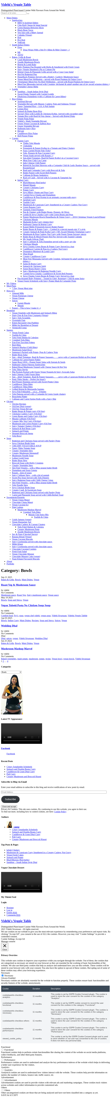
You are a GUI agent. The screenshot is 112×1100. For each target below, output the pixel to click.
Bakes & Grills (7, 579)
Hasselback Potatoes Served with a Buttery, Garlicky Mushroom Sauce (48, 77)
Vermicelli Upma (19, 328)
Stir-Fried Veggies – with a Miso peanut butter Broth (34, 468)
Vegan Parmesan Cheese (22, 296)
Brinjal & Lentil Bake (26, 64)
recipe (48, 659)
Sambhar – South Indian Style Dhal (32, 91)
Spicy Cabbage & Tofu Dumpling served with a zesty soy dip (49, 241)
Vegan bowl (57, 659)
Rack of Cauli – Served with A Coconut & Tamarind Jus (47, 178)
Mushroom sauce (8, 595)
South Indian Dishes (21, 45)
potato (41, 659)
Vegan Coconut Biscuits (22, 539)
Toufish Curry (29, 202)
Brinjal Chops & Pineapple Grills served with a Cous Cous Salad (45, 72)
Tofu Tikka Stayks (20, 369)
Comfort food (7, 615)
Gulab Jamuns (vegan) (21, 519)
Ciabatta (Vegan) (24, 35)
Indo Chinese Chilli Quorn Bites (26, 374)
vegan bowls (68, 659)
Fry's (16, 615)
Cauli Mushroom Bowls (27, 59)
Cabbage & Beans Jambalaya (35, 175)
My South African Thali (33, 239)
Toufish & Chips (19, 335)
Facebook (5, 748)
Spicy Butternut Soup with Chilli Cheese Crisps (32, 480)
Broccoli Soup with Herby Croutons (27, 463)
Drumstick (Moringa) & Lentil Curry (39, 251)
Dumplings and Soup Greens (24, 470)
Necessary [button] (5, 973)
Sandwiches (17, 20)
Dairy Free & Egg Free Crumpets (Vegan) (30, 315)
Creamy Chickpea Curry (33, 187)
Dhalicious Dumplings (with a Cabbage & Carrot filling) (41, 96)
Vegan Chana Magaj (21, 500)
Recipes (35, 620)
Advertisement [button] (7, 1077)
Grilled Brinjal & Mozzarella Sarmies (28, 389)
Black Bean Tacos (25, 30)
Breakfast (11, 310)
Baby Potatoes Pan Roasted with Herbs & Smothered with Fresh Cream (48, 67)
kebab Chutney (13, 850)
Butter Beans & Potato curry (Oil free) (28, 411)
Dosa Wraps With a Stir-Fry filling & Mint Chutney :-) (46, 50)
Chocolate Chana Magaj (22, 502)
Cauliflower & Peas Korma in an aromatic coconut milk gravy (49, 197)
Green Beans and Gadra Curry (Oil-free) (29, 416)
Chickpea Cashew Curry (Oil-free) (27, 414)
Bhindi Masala (29, 185)
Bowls (18, 579)
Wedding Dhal (9, 625)
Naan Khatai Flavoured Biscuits (26, 559)
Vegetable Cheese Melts (27, 87)
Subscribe (10, 799)
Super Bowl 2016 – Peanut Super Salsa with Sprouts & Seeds (38, 362)
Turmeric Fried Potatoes (33, 209)
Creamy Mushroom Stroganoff (25, 453)
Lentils (15, 89)
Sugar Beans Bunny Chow (34, 269)
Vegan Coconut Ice (20, 505)
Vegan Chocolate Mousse (23, 554)
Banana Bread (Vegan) (22, 537)
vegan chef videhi (32, 615)
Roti (19, 37)
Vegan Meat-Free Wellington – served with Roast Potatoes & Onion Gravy (49, 79)
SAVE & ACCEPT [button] (9, 1095)
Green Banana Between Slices (30, 28)
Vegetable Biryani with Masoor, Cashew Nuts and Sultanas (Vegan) (46, 104)
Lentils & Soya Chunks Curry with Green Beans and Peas (48, 214)
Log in (9, 910)
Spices (15, 300)
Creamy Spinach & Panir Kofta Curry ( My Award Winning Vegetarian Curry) (57, 232)
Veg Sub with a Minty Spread (30, 32)
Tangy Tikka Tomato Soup (23, 448)
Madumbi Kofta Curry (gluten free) (38, 222)
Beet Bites (16, 345)
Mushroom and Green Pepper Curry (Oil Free (31, 423)
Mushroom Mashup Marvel (29, 510)
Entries (12, 912)
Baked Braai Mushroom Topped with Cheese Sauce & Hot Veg (39, 367)
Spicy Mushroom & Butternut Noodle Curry (42, 271)
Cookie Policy (60, 811)
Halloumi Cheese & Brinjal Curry (37, 224)
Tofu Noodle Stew (20, 485)
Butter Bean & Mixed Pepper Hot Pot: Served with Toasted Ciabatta (52, 237)
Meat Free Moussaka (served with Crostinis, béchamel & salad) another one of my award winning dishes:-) (63, 84)
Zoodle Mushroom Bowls (28, 62)
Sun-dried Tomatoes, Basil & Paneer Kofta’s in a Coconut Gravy (51, 158)
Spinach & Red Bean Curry (24, 428)
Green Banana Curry (32, 207)
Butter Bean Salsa (19, 355)
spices (9, 638)
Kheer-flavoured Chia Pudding (25, 323)
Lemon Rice (22, 109)
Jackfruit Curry (29, 200)
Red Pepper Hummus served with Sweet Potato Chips (35, 382)
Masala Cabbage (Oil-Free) (24, 419)
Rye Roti (21, 40)
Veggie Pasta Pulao (25, 119)
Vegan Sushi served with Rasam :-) (38, 155)
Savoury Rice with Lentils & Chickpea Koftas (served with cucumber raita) (50, 114)
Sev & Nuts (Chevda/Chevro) (25, 534)
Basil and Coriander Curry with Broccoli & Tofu (44, 170)
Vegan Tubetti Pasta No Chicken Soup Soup (26, 605)
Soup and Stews (15, 600)
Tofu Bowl (16, 436)
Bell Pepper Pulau (25, 136)
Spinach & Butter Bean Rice (29, 111)
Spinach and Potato (20, 431)
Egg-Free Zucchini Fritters (23, 342)
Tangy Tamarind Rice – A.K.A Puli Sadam (35, 106)
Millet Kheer (17, 544)
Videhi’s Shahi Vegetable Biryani (32, 121)
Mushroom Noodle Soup (22, 455)
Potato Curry (28, 190)
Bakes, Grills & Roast (21, 57)
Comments (13, 915)
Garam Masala (23, 303)
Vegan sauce (53, 595)
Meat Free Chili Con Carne (34, 160)
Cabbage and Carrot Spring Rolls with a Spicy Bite (34, 399)
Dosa (19, 47)
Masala (20, 305)
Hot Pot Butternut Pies (27, 74)
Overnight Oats (18, 320)
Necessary (8, 975)
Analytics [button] (5, 1067)
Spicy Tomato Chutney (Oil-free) (26, 426)
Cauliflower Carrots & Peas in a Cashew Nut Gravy (45, 249)
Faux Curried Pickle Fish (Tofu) (37, 150)
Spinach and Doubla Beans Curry (21, 769)
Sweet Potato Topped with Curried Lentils (35, 94)
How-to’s (11, 291)
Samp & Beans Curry (32, 264)
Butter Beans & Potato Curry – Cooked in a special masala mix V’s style (54, 229)
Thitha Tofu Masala (31, 143)
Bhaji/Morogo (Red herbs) (34, 182)
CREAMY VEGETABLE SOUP (26, 446)
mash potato (22, 659)
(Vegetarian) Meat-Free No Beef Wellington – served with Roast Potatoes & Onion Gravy (56, 82)
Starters (10, 330)
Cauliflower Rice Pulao (27, 133)
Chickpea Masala (30, 219)
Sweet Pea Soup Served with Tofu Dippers (30, 478)
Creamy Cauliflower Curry (34, 256)
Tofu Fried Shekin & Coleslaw (25, 337)
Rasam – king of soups (22, 473)
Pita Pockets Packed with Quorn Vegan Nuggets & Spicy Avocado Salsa (43, 372)
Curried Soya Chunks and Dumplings (39, 195)
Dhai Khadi (28, 254)
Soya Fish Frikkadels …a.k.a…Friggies (29, 391)
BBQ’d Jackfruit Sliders (27, 23)
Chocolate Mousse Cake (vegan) (26, 556)
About (9, 561)
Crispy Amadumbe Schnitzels (19, 767)
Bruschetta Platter (19, 396)
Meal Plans (11, 286)
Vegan (36, 579)
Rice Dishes (17, 99)
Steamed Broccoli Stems (22, 433)
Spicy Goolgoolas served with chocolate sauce (32, 542)
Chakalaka (27, 146)
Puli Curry (11, 774)
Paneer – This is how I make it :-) (26, 308)
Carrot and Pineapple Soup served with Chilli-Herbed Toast (37, 495)
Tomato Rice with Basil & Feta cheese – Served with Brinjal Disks (46, 116)
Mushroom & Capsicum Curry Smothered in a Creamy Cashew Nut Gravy (55, 205)
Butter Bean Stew (19, 460)
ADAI (20, 55)
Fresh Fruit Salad (19, 551)
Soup (9, 438)
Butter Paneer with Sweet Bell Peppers (39, 173)
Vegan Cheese (18, 298)
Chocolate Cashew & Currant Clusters (28, 524)
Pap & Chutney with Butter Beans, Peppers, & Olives (46, 212)
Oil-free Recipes (19, 404)
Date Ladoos (17, 507)
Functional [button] (5, 1047)
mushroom (33, 659)
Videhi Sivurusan (59, 615)
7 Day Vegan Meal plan (22, 288)
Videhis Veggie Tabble (77, 615)
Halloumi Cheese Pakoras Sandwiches (28, 364)
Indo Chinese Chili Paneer (34, 163)
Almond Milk (18, 293)
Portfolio (10, 564)
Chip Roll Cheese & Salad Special (32, 25)
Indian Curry (23, 180)
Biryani (20, 131)
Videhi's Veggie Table (16, 4)
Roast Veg (21, 595)
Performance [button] (6, 1057)
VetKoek (21, 42)
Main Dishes (12, 18)
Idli (18, 52)
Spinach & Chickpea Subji (34, 266)
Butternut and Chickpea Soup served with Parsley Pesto (36, 441)
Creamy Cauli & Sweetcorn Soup (27, 490)
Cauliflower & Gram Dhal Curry (21, 771)
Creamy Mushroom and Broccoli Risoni (24, 776)
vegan (15, 638)
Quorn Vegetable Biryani (28, 126)
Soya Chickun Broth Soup (23, 443)
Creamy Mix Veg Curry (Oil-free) (26, 421)
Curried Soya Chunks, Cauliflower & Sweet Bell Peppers (48, 273)
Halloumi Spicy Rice (26, 128)
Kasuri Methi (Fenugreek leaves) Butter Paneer (43, 227)
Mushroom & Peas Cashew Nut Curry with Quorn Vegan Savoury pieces (54, 234)
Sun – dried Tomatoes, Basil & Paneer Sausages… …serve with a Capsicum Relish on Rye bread (54, 357)
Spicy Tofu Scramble (21, 318)
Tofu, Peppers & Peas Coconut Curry (39, 153)
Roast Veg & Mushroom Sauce (18, 584)
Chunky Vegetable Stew (22, 451)
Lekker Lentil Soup (20, 458)
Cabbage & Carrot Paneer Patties (26, 360)
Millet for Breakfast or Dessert (25, 325)
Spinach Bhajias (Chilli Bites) (25, 347)
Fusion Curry (23, 141)
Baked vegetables (8, 659)
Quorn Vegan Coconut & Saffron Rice (34, 123)
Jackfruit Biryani (24, 101)
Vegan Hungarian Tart (21, 522)
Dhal (3, 638)
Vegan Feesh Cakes (20, 332)
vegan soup (46, 615)
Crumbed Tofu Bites (21, 340)
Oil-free (10, 401)
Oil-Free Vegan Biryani (22, 409)
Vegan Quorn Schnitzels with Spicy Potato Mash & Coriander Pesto (46, 281)
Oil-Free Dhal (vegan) (21, 406)
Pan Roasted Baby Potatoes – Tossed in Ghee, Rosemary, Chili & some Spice (50, 278)
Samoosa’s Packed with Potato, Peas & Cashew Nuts (35, 352)
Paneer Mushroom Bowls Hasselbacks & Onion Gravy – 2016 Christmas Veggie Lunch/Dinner (64, 217)
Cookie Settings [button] (8, 939)
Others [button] (4, 1087)
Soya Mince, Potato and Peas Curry (38, 192)
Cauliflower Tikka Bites (22, 384)
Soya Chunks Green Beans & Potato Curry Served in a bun (48, 246)
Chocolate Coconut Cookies (24, 549)
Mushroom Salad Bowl (22, 350)
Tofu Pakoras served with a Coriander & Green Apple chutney (39, 394)
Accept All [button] (20, 939)
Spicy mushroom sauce (37, 595)
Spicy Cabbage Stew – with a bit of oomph (30, 475)
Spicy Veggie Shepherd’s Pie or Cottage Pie (36, 69)
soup (21, 615)
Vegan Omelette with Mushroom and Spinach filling (34, 313)
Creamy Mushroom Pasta (28, 529)
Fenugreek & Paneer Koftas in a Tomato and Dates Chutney (49, 148)
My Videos (11, 283)
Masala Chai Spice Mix (38, 514)
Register (10, 908)
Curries (15, 138)
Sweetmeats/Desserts (16, 497)
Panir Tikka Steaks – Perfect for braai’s (28, 379)
